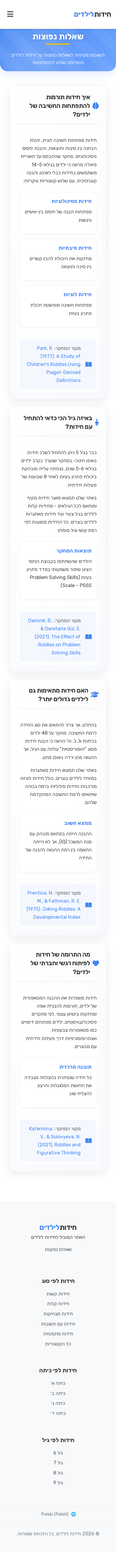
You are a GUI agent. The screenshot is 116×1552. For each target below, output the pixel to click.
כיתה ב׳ (58, 1393)
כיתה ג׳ (58, 1403)
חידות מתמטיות (58, 1334)
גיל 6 (58, 1453)
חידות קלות (58, 1303)
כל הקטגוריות (58, 1344)
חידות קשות (58, 1294)
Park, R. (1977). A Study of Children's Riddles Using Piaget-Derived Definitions (54, 364)
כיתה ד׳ (58, 1413)
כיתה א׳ (58, 1383)
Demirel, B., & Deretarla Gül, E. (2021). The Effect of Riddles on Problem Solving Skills (54, 637)
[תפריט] (10, 14)
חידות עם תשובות (58, 1324)
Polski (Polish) (54, 1514)
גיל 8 (58, 1473)
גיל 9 (58, 1483)
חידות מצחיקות (58, 1314)
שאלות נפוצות (58, 1249)
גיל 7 (58, 1463)
